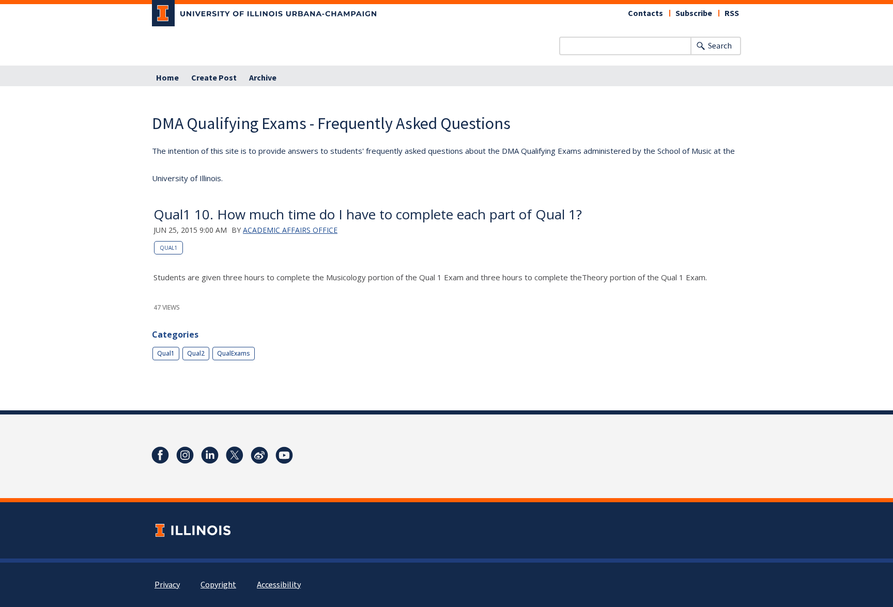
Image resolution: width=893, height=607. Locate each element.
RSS (732, 13)
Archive (262, 78)
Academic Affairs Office (290, 230)
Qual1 (168, 247)
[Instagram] (185, 455)
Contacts (645, 13)
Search (720, 46)
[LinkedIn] (209, 455)
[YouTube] (284, 455)
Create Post (214, 78)
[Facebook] (160, 455)
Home (167, 78)
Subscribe (693, 13)
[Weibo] (259, 455)
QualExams (233, 353)
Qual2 (196, 353)
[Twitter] (234, 455)
